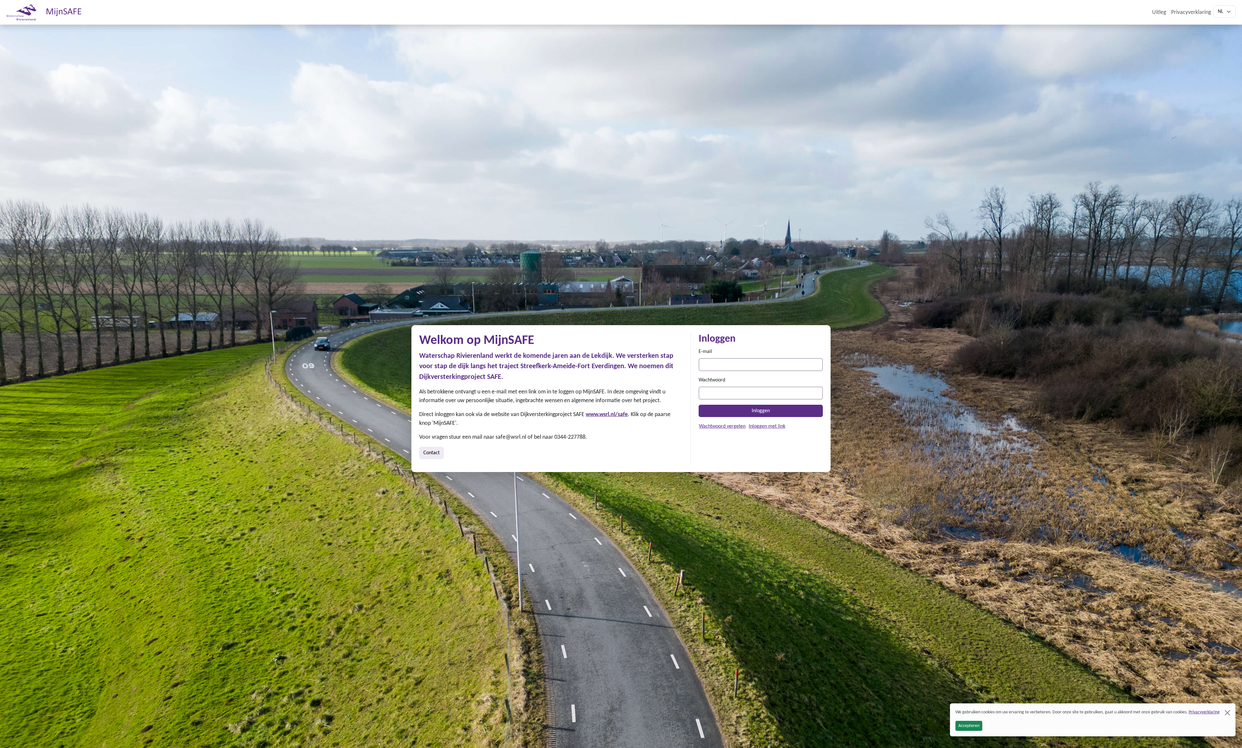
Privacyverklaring (1191, 12)
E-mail (705, 351)
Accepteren (968, 725)
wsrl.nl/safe (613, 415)
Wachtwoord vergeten (722, 426)
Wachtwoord (712, 380)
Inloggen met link (767, 426)
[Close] (1227, 713)
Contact (431, 453)
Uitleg (1159, 12)
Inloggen (761, 410)
